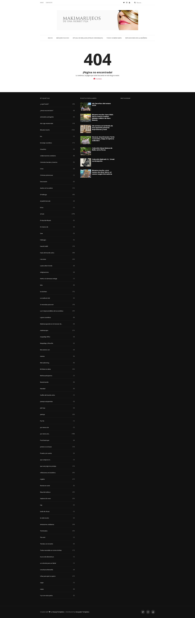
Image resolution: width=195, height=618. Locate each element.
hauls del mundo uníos (47, 253)
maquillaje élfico (45, 337)
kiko (41, 285)
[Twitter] (124, 2)
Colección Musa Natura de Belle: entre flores (102, 149)
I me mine (43, 259)
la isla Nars (43, 291)
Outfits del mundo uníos (47, 395)
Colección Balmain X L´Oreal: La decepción (103, 160)
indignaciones (44, 272)
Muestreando (44, 382)
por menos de (44, 427)
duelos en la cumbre (46, 188)
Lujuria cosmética (45, 317)
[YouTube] (129, 2)
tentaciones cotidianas (47, 524)
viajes (42, 589)
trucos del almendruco (47, 557)
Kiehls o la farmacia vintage (48, 278)
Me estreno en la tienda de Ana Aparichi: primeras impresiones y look (102, 127)
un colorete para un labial (48, 563)
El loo (41, 207)
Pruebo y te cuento (46, 453)
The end (42, 537)
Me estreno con (45, 350)
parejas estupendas (46, 401)
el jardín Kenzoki (45, 201)
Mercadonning (44, 363)
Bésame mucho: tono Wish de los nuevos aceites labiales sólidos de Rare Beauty (102, 117)
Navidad (42, 388)
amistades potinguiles (47, 117)
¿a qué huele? (44, 104)
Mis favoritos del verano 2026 (101, 104)
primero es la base (46, 447)
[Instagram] (126, 2)
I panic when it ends (46, 266)
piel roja (42, 408)
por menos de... (45, 434)
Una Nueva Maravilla (46, 570)
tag (41, 505)
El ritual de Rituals (45, 220)
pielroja (42, 414)
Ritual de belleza (45, 492)
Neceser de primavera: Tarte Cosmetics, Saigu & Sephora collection (103, 139)
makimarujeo (44, 330)
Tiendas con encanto (46, 544)
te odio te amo (44, 518)
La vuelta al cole (45, 298)
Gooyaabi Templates (82, 612)
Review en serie (45, 486)
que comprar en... (45, 460)
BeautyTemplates (58, 612)
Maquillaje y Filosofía (46, 343)
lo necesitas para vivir (47, 304)
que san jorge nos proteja (48, 466)
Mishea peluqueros (46, 376)
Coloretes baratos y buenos (48, 162)
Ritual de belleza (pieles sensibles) (88, 38)
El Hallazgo (43, 194)
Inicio (41, 2)
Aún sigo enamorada (46, 123)
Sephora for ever (45, 498)
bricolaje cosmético (46, 143)
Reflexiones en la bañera (136, 38)
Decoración (43, 181)
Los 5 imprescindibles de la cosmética (51, 311)
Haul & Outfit (44, 246)
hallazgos (43, 240)
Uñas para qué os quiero (48, 576)
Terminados (44, 531)
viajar (42, 583)
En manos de (44, 227)
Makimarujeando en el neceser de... (51, 324)
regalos (42, 479)
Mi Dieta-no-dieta (45, 369)
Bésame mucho (62, 38)
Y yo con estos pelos (46, 595)
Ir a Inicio (98, 79)
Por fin (42, 421)
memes (42, 356)
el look (42, 214)
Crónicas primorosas (46, 175)
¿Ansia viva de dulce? (46, 110)
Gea (41, 233)
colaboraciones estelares (48, 156)
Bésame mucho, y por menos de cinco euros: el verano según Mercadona (102, 172)
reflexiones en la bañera (47, 473)
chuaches (43, 149)
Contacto (49, 2)
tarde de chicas (45, 511)
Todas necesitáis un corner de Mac (51, 550)
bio (41, 136)
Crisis (41, 169)
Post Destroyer (44, 440)
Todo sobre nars (114, 38)
